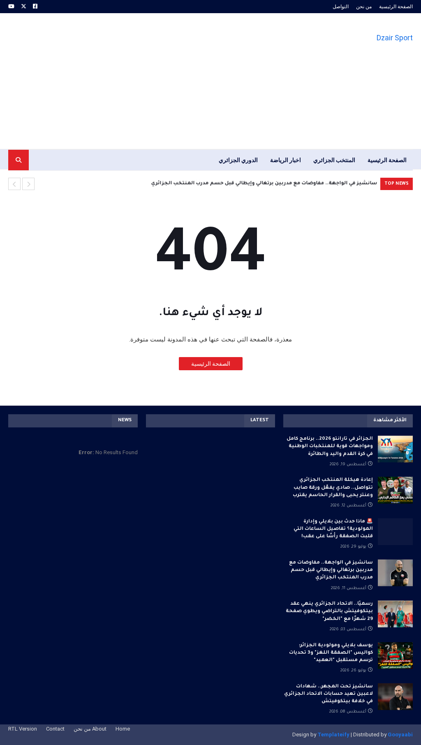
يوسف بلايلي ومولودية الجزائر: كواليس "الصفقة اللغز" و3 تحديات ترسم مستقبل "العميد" (331, 653)
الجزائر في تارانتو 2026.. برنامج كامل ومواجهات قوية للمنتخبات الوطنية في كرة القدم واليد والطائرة (330, 446)
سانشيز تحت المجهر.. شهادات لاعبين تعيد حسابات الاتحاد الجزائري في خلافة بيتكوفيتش (328, 694)
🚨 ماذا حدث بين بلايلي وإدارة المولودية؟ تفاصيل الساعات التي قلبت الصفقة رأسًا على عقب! (333, 529)
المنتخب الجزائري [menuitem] (334, 160)
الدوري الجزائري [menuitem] (238, 160)
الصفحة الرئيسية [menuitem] (387, 160)
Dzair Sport (395, 37)
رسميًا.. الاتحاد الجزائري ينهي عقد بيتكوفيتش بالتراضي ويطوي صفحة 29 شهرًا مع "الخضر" (329, 611)
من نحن (364, 6)
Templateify (333, 734)
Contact (55, 729)
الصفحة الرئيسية (396, 6)
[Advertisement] (158, 81)
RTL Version (22, 729)
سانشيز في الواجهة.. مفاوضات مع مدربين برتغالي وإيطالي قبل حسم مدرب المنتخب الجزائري (264, 183)
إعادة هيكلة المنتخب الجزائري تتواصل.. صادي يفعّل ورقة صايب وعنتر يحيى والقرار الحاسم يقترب (333, 488)
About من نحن (90, 729)
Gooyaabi (400, 734)
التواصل (341, 6)
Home (123, 729)
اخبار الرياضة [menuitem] (285, 160)
